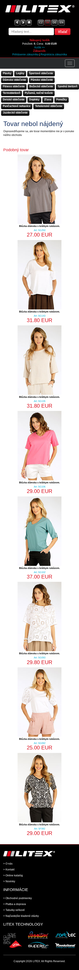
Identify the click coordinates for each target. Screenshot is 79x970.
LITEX (36, 961)
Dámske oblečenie (14, 79)
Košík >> (39, 47)
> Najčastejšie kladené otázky (21, 915)
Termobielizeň (11, 93)
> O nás (8, 863)
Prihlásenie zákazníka (25, 54)
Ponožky (61, 99)
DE (54, 22)
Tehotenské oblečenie (48, 106)
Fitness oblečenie (14, 86)
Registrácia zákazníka (54, 54)
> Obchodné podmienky (17, 898)
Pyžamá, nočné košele (39, 93)
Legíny (20, 73)
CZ (41, 22)
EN (61, 22)
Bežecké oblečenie (41, 86)
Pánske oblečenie (42, 79)
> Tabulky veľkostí (14, 910)
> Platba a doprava (14, 904)
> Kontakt (8, 869)
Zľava (47, 99)
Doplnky (34, 99)
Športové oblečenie (41, 73)
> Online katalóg (13, 875)
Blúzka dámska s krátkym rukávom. (39, 226)
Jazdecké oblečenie (15, 112)
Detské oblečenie (14, 99)
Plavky (7, 73)
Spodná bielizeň (67, 86)
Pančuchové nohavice (17, 106)
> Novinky (9, 881)
